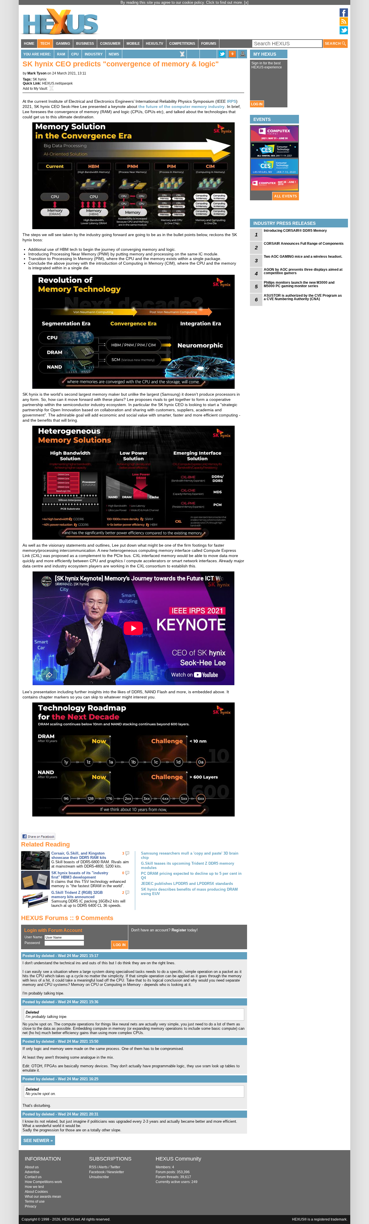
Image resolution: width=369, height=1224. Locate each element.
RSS (92, 1167)
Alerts (103, 1167)
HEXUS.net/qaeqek (57, 83)
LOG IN (257, 104)
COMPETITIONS (182, 44)
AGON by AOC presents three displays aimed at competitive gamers (303, 271)
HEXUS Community (178, 1159)
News (114, 54)
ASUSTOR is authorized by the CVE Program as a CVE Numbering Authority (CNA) (303, 297)
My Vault (40, 89)
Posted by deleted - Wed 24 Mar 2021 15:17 (60, 956)
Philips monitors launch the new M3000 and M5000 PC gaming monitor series (299, 284)
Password (32, 943)
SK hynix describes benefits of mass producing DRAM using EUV (189, 891)
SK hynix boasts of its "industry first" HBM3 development (79, 875)
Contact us (33, 1177)
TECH (45, 44)
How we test (34, 1187)
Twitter (115, 1167)
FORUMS (208, 44)
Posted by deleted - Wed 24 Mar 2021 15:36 (60, 1002)
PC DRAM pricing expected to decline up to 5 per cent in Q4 (191, 875)
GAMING (63, 44)
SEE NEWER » (38, 1140)
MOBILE (133, 44)
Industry (94, 54)
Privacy (30, 1206)
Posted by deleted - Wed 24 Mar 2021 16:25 (60, 1079)
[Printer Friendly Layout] (243, 55)
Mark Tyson (36, 73)
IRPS (231, 101)
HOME (29, 44)
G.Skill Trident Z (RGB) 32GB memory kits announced (77, 894)
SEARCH (333, 44)
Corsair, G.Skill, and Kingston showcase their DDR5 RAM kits (78, 855)
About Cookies (36, 1192)
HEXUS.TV (154, 44)
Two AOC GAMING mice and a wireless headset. (303, 256)
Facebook (97, 1172)
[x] (246, 2)
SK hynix (39, 79)
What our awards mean (43, 1197)
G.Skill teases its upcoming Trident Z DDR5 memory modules (187, 865)
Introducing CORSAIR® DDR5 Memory (295, 230)
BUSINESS (85, 44)
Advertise (32, 1172)
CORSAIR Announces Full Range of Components (304, 243)
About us (32, 1167)
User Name (33, 937)
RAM (61, 54)
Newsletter (115, 1172)
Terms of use (35, 1201)
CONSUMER (110, 44)
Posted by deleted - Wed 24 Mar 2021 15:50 (60, 1041)
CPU (75, 54)
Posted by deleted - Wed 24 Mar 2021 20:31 (60, 1114)
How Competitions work (43, 1182)
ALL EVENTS (285, 196)
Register (179, 930)
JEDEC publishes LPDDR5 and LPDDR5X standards (187, 883)
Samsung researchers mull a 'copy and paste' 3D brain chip (189, 855)
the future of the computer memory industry (181, 106)
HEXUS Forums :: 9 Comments (67, 918)
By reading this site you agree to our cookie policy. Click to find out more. (182, 2)
